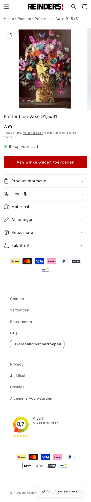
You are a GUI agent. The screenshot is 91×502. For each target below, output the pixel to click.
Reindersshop (32, 493)
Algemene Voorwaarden (31, 398)
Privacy (17, 364)
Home (9, 18)
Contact (17, 298)
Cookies (17, 387)
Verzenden (19, 310)
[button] (6, 6)
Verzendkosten (33, 132)
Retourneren (21, 322)
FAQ (13, 333)
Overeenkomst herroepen (37, 344)
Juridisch (18, 375)
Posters (24, 18)
